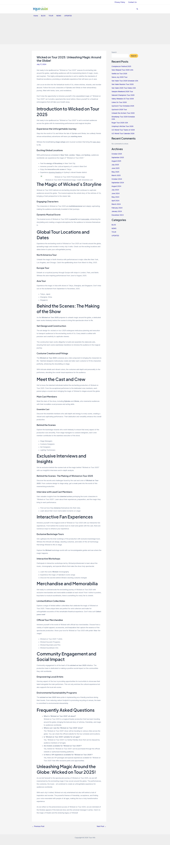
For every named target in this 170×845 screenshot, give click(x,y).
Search (114, 52)
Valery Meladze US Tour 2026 (123, 99)
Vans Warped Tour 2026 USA (122, 70)
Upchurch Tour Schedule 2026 (123, 106)
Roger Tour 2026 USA (120, 123)
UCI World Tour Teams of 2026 (123, 130)
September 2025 (118, 157)
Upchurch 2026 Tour (119, 109)
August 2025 (116, 161)
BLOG (43, 16)
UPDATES (68, 16)
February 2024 (117, 208)
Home (35, 16)
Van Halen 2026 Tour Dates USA (124, 88)
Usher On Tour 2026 (119, 102)
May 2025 (115, 172)
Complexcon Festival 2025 (121, 66)
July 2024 (115, 190)
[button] (137, 9)
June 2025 (115, 168)
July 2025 (115, 165)
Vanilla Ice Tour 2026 (119, 73)
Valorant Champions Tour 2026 (123, 95)
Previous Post (38, 826)
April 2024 (115, 201)
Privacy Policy (120, 2)
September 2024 (118, 183)
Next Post (101, 826)
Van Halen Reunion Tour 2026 (123, 84)
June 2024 (115, 193)
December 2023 (118, 215)
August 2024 (116, 186)
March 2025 (116, 175)
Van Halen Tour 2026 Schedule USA (125, 81)
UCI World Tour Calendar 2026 (123, 133)
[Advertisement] (85, 30)
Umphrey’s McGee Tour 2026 (122, 126)
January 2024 (117, 211)
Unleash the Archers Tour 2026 (123, 113)
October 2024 (117, 179)
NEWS (58, 16)
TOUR (51, 16)
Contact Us (132, 2)
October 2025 (117, 154)
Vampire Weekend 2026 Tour (122, 91)
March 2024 (116, 204)
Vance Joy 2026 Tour (119, 77)
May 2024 (115, 197)
